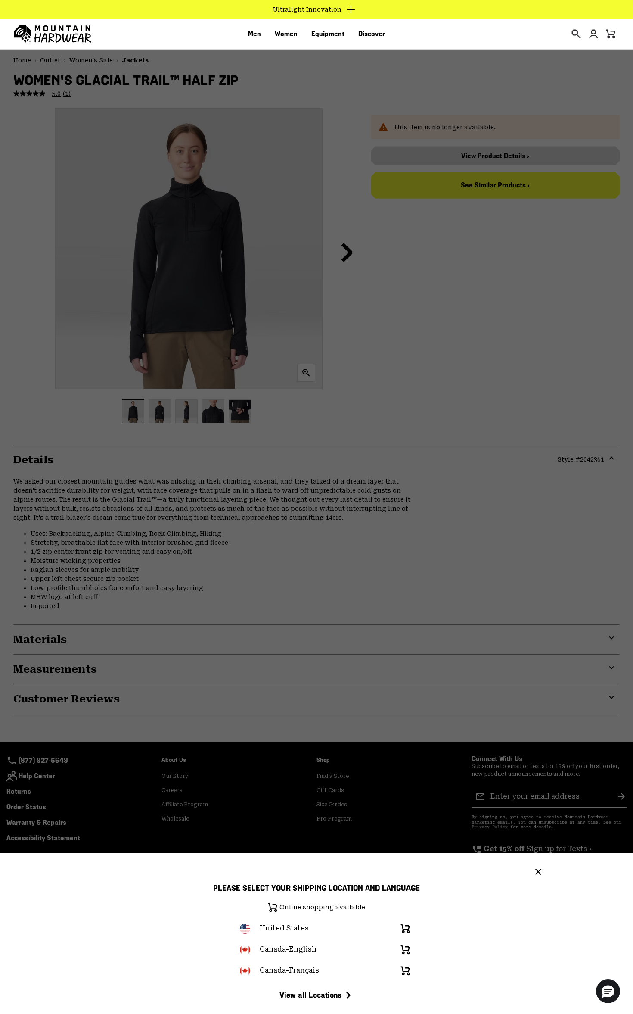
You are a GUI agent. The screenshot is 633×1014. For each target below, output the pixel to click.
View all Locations (310, 994)
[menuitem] (254, 34)
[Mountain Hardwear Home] (52, 34)
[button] (608, 991)
